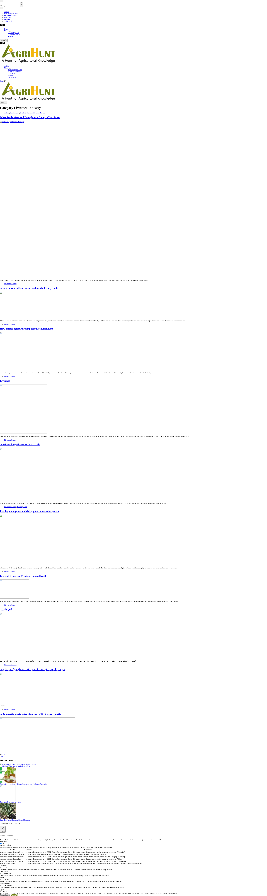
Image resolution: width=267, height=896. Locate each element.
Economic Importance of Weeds (10, 802)
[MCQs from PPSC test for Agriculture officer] (18, 764)
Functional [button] (3, 866)
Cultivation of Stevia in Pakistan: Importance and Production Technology (24, 784)
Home (6, 29)
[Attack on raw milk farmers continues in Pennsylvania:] (15, 317)
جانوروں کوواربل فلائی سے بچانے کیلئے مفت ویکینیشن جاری (30, 714)
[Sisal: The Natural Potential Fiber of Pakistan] (8, 818)
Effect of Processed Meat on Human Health (23, 576)
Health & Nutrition (26, 113)
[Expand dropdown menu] (10, 31)
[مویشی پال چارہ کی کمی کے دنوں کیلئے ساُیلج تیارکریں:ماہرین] (24, 702)
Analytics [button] (3, 877)
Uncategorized (22, 507)
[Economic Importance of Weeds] (8, 800)
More (6, 31)
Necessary (6, 844)
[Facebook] (1, 43)
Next (2, 756)
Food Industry (14, 113)
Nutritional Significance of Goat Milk (20, 444)
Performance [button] (4, 871)
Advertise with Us (14, 35)
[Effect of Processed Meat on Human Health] (14, 598)
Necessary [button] (3, 842)
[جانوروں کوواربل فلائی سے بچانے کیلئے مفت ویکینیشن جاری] (37, 752)
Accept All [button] (14, 895)
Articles (6, 66)
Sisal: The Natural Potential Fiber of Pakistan (15, 820)
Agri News (12, 73)
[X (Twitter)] (4, 43)
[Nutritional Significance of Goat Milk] (19, 500)
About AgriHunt (13, 33)
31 (8, 754)
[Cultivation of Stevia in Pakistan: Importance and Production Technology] (8, 782)
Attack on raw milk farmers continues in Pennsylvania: (29, 288)
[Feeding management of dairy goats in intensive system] (33, 564)
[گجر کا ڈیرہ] (40, 658)
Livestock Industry (39, 113)
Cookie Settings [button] (5, 895)
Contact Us (12, 36)
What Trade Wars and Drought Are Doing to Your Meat (30, 117)
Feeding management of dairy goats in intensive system (29, 511)
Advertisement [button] (5, 883)
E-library (11, 75)
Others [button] (2, 889)
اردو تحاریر (12, 77)
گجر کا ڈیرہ (6, 609)
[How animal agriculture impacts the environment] (33, 369)
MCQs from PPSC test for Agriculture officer (15, 766)
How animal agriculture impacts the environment (26, 328)
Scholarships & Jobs (15, 70)
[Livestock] (23, 433)
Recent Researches (14, 72)
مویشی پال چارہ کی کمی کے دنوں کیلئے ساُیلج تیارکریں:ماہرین (32, 669)
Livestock (5, 380)
